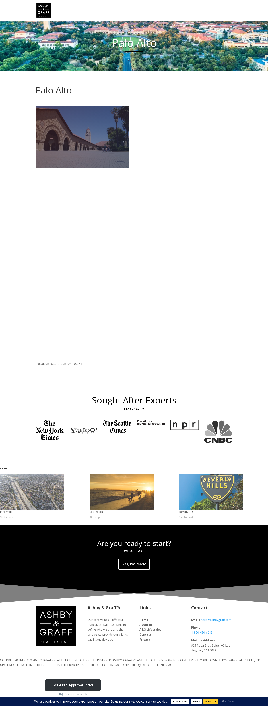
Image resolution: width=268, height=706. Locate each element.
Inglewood (6, 511)
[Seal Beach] (133, 492)
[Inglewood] (43, 492)
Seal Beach (96, 511)
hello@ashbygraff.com (216, 620)
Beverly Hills (186, 511)
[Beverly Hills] (222, 492)
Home (143, 620)
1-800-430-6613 (202, 632)
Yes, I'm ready (134, 564)
